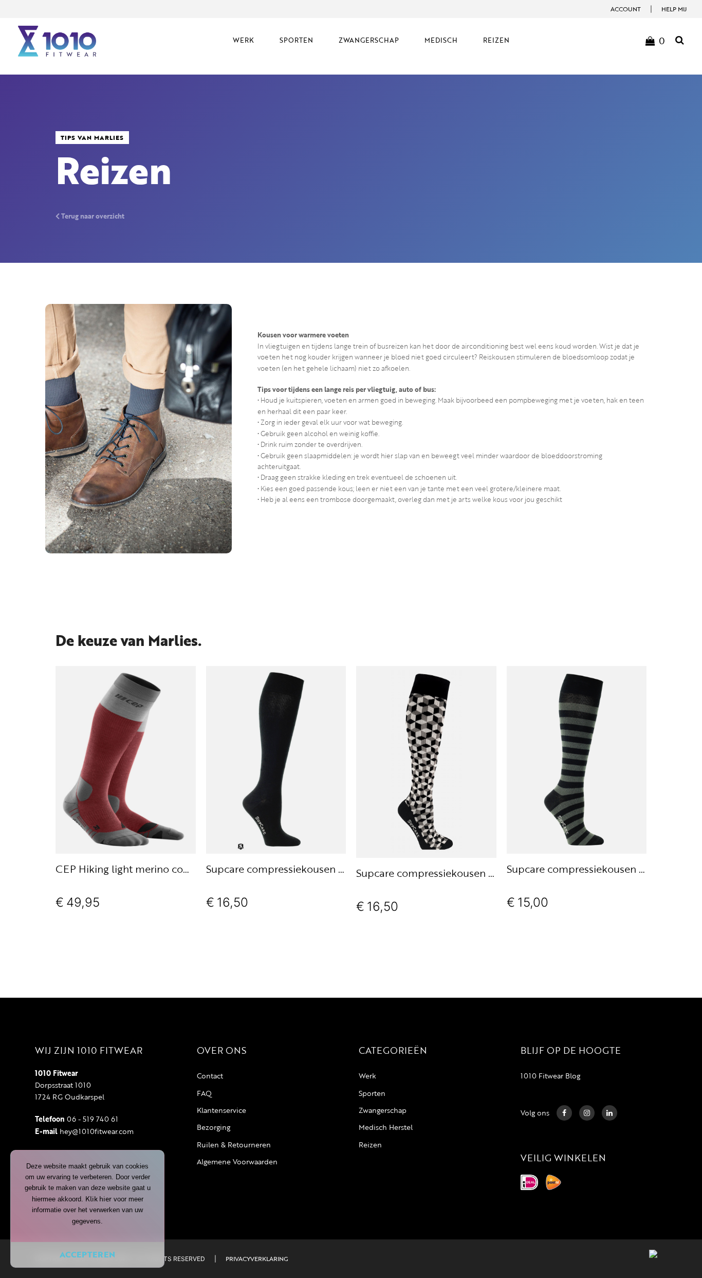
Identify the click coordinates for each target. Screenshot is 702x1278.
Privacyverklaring (257, 1258)
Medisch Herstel (386, 1127)
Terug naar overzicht (92, 216)
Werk (367, 1075)
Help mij (674, 8)
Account (626, 8)
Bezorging (213, 1127)
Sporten (372, 1093)
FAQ (204, 1093)
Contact (210, 1075)
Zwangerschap (383, 1110)
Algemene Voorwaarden (237, 1161)
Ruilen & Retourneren (234, 1144)
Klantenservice (221, 1110)
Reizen (370, 1144)
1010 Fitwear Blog (550, 1075)
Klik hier (98, 1199)
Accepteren (87, 1254)
